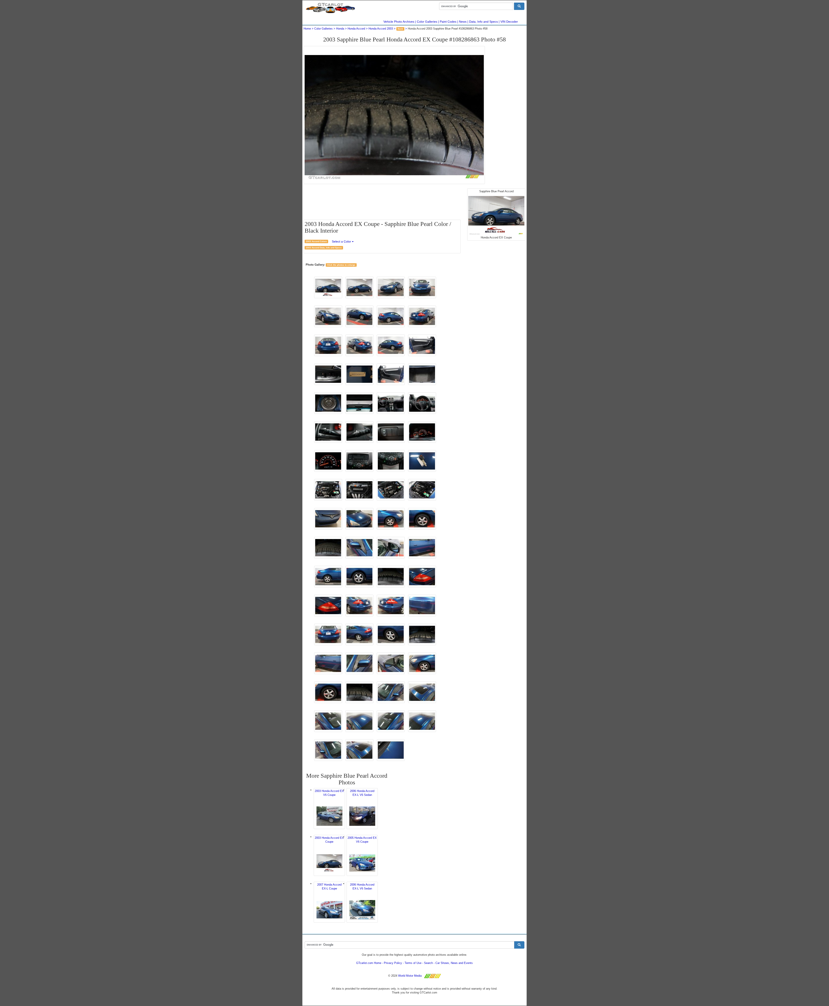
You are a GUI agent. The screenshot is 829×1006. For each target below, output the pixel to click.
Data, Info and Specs (483, 21)
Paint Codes (448, 21)
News (463, 21)
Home (307, 28)
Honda (340, 28)
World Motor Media (410, 975)
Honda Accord (356, 28)
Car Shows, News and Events (454, 963)
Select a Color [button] (342, 241)
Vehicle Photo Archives (398, 21)
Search (428, 963)
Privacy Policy (393, 963)
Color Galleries (427, 21)
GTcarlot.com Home (368, 963)
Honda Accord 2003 (381, 28)
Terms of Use (413, 963)
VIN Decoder (509, 21)
